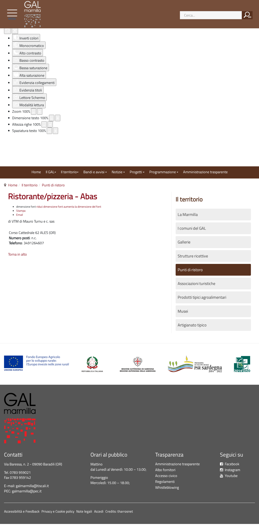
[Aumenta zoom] (39, 111)
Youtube (231, 475)
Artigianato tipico (192, 325)
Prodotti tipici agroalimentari (202, 297)
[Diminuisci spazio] (49, 130)
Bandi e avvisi (94, 172)
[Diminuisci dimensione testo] (51, 118)
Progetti (136, 172)
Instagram (232, 470)
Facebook (231, 464)
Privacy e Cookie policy (57, 511)
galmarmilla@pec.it (26, 491)
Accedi (98, 511)
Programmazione (163, 172)
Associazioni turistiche (196, 283)
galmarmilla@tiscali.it (32, 486)
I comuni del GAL (192, 228)
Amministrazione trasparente (205, 172)
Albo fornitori (165, 470)
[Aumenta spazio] (55, 130)
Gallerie (184, 242)
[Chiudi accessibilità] (15, 31)
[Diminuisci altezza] (44, 124)
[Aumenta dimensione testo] (57, 118)
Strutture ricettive (193, 256)
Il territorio (69, 172)
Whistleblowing (167, 487)
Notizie (117, 172)
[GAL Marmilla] (33, 14)
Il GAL (50, 172)
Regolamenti (165, 481)
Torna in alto (17, 254)
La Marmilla (188, 214)
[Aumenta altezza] (50, 124)
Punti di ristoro (53, 185)
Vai (249, 17)
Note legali (84, 511)
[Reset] (7, 31)
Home (36, 172)
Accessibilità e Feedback (21, 511)
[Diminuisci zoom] (33, 111)
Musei (183, 311)
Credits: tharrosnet (119, 511)
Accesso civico (166, 475)
